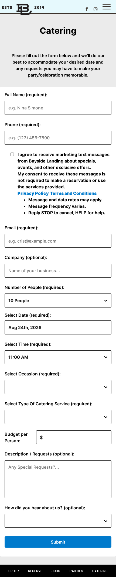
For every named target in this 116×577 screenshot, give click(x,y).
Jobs (56, 571)
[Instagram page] (95, 9)
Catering (100, 571)
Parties (76, 571)
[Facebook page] (87, 9)
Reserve (35, 571)
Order (13, 571)
